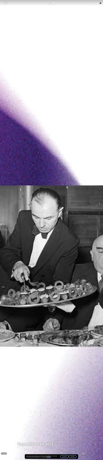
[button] (5, 3)
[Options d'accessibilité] (100, 3)
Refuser (73, 456)
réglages (48, 457)
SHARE (83, 453)
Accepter (64, 456)
